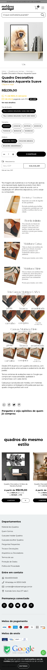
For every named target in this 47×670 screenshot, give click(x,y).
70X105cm (6, 131)
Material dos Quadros (10, 527)
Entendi (23, 666)
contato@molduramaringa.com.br (18, 587)
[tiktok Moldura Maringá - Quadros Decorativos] (24, 605)
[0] (36, 8)
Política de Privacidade (11, 566)
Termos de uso (7, 557)
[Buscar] (42, 14)
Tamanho (5, 122)
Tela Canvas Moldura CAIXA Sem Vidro (19, 111)
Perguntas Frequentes (11, 544)
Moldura (4, 137)
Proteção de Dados (9, 562)
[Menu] (42, 7)
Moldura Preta (9, 141)
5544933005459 (11, 578)
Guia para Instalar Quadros (12, 536)
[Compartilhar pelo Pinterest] (19, 406)
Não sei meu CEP (7, 170)
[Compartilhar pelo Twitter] (14, 406)
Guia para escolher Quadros (12, 540)
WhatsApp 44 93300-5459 (15, 582)
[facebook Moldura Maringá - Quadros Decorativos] (11, 605)
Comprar (11, 500)
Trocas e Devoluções (10, 549)
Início (4, 71)
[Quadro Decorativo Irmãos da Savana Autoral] (25, 500)
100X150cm (29, 131)
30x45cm (6, 126)
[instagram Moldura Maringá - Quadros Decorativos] (4, 605)
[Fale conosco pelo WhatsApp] (43, 652)
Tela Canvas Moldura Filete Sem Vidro (19, 116)
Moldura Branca (26, 141)
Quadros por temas (16, 71)
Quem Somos (7, 531)
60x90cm (37, 126)
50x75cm (27, 126)
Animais (29, 71)
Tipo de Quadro (7, 107)
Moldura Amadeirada (12, 146)
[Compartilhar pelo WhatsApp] (4, 405)
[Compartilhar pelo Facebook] (9, 406)
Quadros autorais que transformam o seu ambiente (23, 1)
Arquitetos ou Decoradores (12, 553)
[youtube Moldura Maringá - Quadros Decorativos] (17, 605)
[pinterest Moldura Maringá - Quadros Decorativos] (31, 605)
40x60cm (16, 126)
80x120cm (17, 131)
